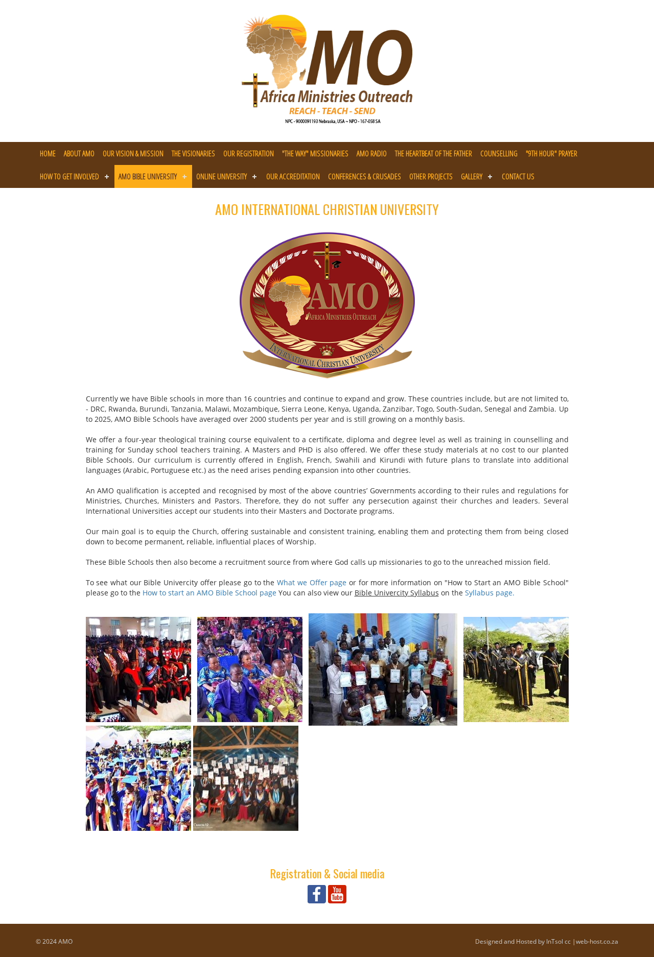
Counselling (499, 153)
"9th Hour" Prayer (551, 153)
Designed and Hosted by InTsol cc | (525, 941)
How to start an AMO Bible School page (209, 592)
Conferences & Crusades (364, 176)
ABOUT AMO (79, 153)
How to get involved (69, 176)
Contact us (518, 176)
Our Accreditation (293, 176)
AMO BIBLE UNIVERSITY (148, 176)
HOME (48, 153)
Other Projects (431, 176)
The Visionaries (193, 153)
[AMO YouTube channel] (337, 893)
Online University (221, 176)
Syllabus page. (490, 592)
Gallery (471, 176)
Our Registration (248, 153)
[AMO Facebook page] (317, 893)
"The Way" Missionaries (315, 153)
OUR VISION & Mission (133, 153)
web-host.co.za (597, 941)
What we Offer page (311, 582)
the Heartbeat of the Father (433, 153)
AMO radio (372, 153)
